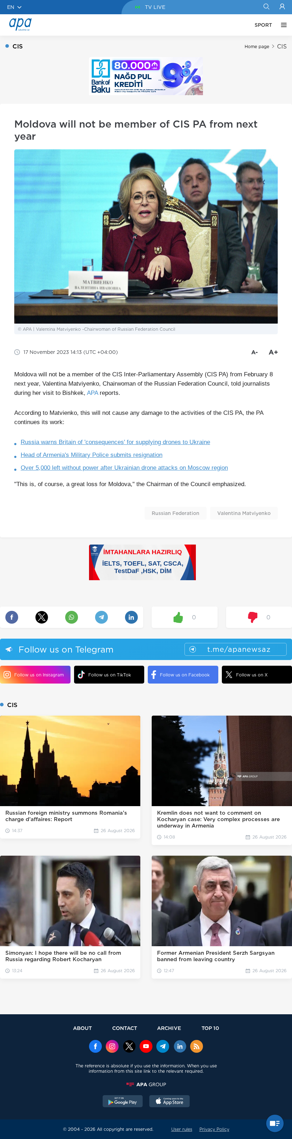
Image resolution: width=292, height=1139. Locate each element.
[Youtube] (146, 1047)
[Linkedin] (179, 1047)
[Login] (282, 7)
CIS (282, 46)
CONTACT (124, 1028)
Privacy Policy (214, 1129)
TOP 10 (210, 1028)
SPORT (263, 25)
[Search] (266, 7)
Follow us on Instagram (39, 674)
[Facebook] (95, 1047)
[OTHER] (282, 24)
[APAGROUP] (146, 1084)
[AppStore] (169, 1102)
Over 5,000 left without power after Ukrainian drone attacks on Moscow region (124, 467)
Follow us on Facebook (185, 674)
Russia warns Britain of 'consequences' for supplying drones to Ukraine (115, 442)
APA (92, 393)
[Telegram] (162, 1047)
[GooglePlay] (123, 1102)
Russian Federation (175, 513)
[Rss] (196, 1047)
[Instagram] (112, 1047)
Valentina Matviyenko (244, 513)
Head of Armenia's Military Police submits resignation (91, 455)
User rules (181, 1129)
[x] (129, 1047)
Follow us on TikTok (109, 674)
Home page (257, 46)
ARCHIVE (169, 1028)
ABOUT (82, 1028)
